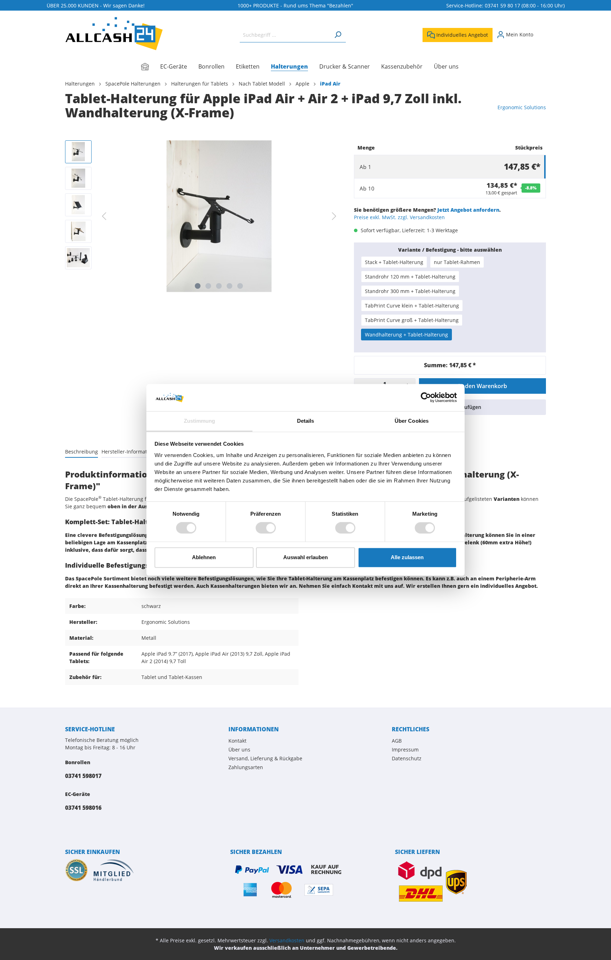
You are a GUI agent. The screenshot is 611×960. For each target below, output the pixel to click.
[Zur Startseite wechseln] (114, 33)
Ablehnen (204, 557)
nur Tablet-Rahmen (457, 262)
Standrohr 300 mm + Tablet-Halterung (410, 291)
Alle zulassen (407, 557)
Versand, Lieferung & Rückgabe (265, 758)
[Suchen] (338, 35)
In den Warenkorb (482, 386)
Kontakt (237, 740)
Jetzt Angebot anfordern (468, 209)
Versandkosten (286, 940)
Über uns (239, 749)
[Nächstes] (334, 216)
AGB (397, 740)
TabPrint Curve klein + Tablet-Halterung (412, 305)
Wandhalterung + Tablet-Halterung (406, 334)
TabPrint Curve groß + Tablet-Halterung (412, 320)
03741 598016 (83, 808)
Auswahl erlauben (305, 557)
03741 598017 (83, 776)
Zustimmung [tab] (199, 421)
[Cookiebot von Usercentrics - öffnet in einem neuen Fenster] (426, 397)
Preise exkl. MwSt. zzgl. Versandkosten (399, 217)
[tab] (81, 451)
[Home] (150, 67)
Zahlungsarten (245, 767)
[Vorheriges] (104, 216)
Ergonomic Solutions (521, 107)
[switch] (266, 528)
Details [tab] (305, 421)
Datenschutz (406, 758)
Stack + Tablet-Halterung (394, 262)
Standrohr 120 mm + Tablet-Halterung (410, 276)
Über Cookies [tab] (412, 421)
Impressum (405, 749)
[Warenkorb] (541, 32)
